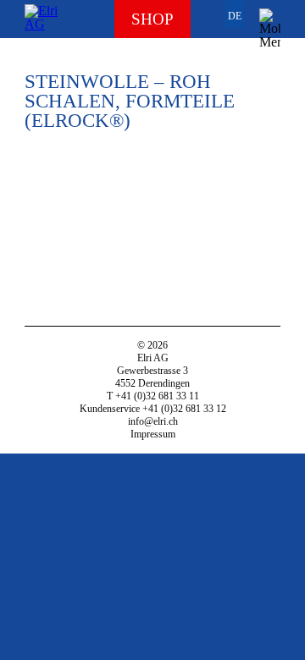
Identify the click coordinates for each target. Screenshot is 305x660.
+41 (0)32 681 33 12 (184, 409)
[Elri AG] (44, 19)
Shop (152, 19)
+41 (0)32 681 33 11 (157, 396)
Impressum (152, 434)
